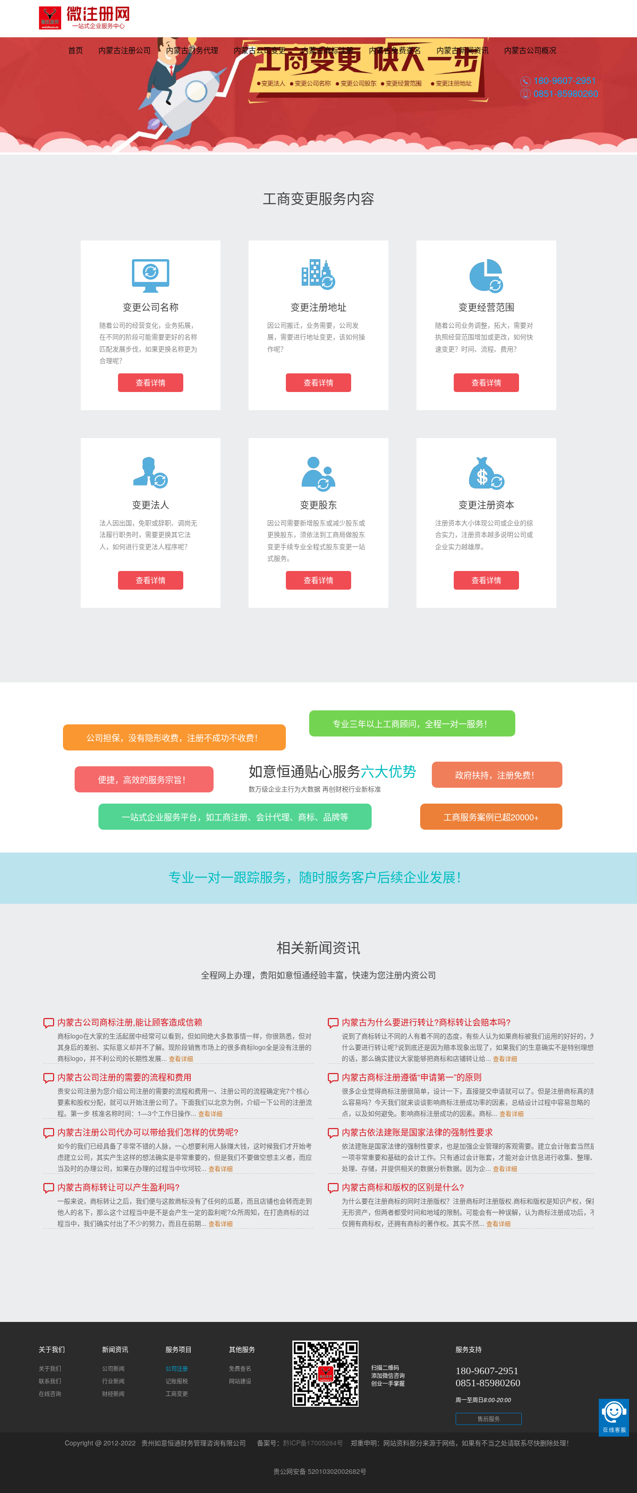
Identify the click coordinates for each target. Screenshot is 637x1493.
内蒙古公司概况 (530, 50)
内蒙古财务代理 (192, 50)
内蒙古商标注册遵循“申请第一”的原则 (412, 1077)
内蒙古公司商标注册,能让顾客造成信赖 (129, 1022)
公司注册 (177, 1368)
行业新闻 (113, 1381)
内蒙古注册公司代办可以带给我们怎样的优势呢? (147, 1132)
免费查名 (240, 1368)
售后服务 (489, 1419)
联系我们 (50, 1381)
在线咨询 (50, 1393)
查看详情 (151, 382)
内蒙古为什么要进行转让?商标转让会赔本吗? (426, 1022)
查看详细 (181, 1058)
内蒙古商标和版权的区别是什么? (403, 1187)
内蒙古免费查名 (395, 50)
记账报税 (177, 1381)
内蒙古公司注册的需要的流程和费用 (124, 1077)
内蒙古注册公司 (124, 50)
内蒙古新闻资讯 (462, 50)
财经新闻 (113, 1393)
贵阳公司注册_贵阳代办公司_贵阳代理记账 (84, 23)
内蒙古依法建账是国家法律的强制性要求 (417, 1132)
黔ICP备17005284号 (313, 1442)
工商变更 (177, 1393)
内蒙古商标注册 (327, 50)
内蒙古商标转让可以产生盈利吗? (118, 1187)
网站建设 (240, 1381)
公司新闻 (113, 1368)
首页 (75, 50)
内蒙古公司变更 (260, 50)
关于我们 (50, 1368)
